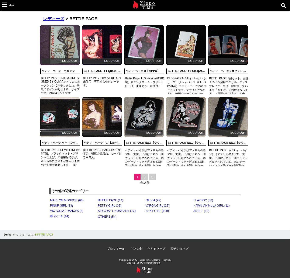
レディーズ (53, 18)
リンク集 (136, 248)
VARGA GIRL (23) (157, 205)
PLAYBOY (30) (203, 200)
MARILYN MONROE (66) (67, 200)
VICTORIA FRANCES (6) (66, 210)
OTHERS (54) (107, 216)
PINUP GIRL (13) (61, 205)
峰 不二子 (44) (59, 216)
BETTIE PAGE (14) (110, 200)
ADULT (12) (201, 210)
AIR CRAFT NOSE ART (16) (117, 210)
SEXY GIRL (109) (157, 210)
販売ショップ (179, 248)
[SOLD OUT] (60, 64)
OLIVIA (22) (153, 200)
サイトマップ (156, 248)
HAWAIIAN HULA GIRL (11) (211, 205)
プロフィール (116, 248)
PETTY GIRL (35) (109, 205)
